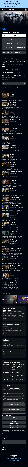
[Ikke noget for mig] (18, 56)
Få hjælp (4, 449)
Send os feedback (12, 460)
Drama (3, 71)
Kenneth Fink (15, 368)
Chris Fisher (19, 366)
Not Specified (15, 372)
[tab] (4, 87)
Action (7, 71)
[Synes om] (11, 56)
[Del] (24, 56)
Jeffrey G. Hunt (16, 364)
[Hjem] (11, 9)
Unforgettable (9, 299)
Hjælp (18, 460)
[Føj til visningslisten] (5, 56)
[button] (11, 399)
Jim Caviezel (10, 77)
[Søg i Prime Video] (16, 9)
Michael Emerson (16, 77)
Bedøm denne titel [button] (14, 404)
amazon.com (10, 5)
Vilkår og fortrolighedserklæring (13, 458)
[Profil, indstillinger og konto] (25, 9)
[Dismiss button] (25, 2)
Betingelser (5, 431)
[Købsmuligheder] (25, 94)
